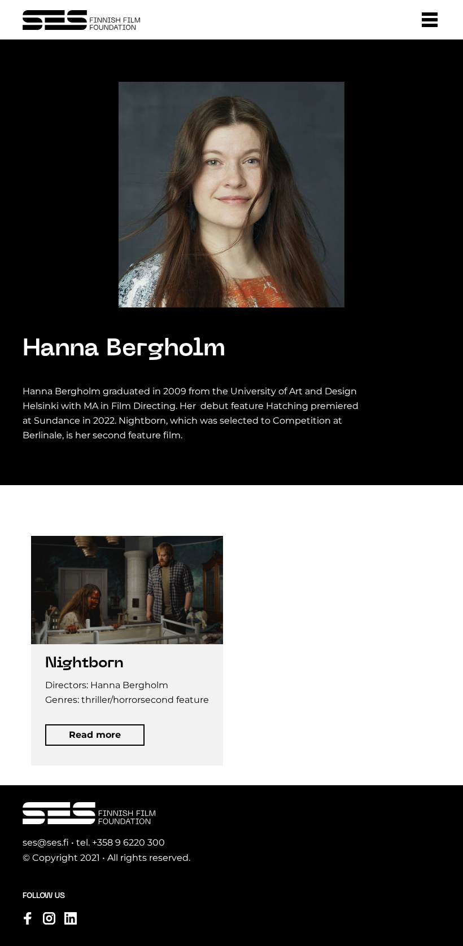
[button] (429, 19)
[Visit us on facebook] (27, 918)
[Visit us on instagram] (49, 918)
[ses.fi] (81, 20)
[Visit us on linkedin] (70, 918)
